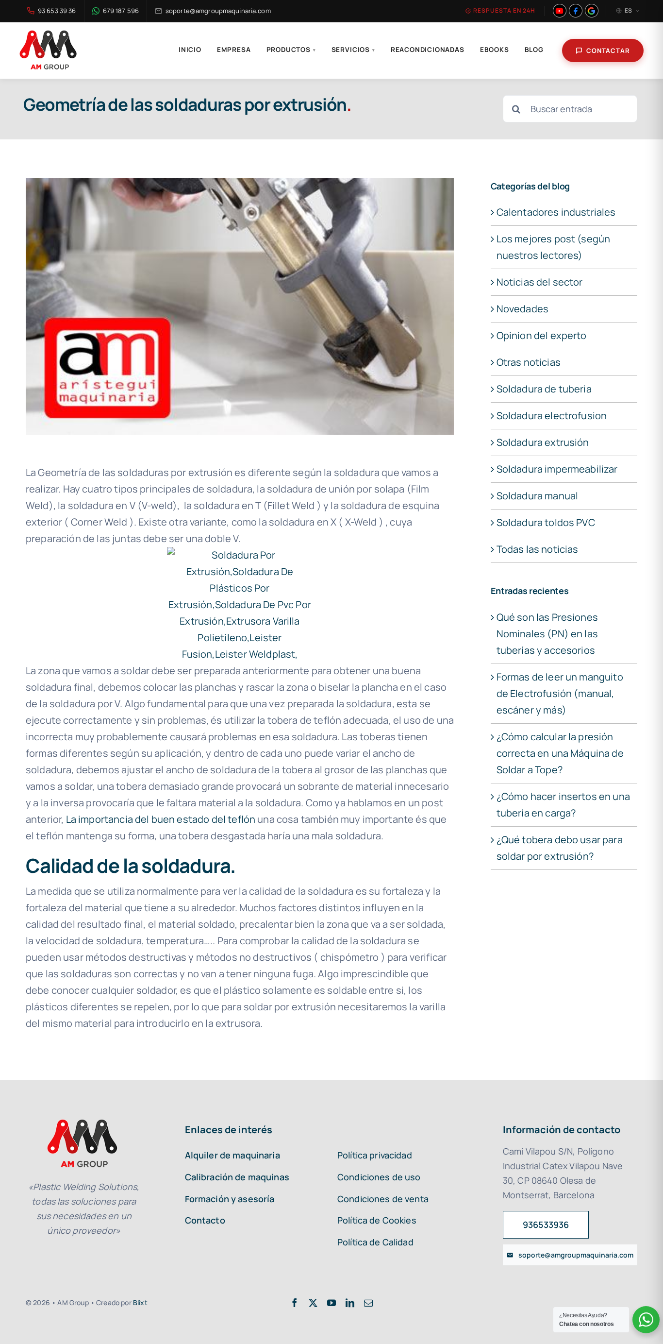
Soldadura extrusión (543, 442)
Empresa (234, 49)
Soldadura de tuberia (544, 388)
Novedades (522, 308)
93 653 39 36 (57, 10)
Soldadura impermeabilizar (557, 469)
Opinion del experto (542, 335)
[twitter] (313, 1302)
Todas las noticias (538, 549)
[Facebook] (575, 10)
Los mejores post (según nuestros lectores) (554, 247)
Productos (291, 49)
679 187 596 (121, 10)
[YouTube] (559, 10)
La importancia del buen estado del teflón (161, 819)
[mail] (368, 1302)
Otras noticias (529, 362)
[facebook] (294, 1302)
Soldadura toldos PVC (546, 522)
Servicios (353, 49)
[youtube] (331, 1302)
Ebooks (494, 49)
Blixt (140, 1302)
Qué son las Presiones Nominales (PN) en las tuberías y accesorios (547, 634)
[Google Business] (591, 10)
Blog (534, 49)
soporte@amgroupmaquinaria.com (218, 10)
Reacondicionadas (427, 49)
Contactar (608, 50)
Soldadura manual (538, 495)
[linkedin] (350, 1302)
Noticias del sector (540, 282)
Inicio (190, 49)
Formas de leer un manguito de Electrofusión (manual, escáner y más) (560, 693)
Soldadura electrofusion (552, 415)
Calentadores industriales (556, 212)
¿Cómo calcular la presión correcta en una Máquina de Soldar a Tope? (560, 753)
